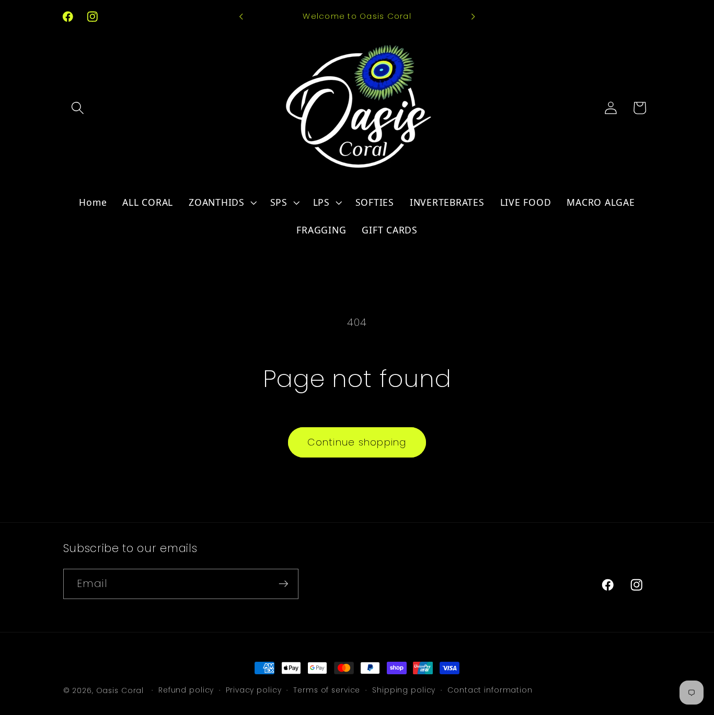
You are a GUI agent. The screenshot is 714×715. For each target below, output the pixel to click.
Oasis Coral (120, 691)
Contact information (490, 690)
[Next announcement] (473, 16)
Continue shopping (356, 442)
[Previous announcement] (240, 16)
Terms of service (326, 690)
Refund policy (186, 690)
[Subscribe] (283, 584)
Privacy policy (253, 690)
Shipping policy (403, 690)
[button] (77, 107)
